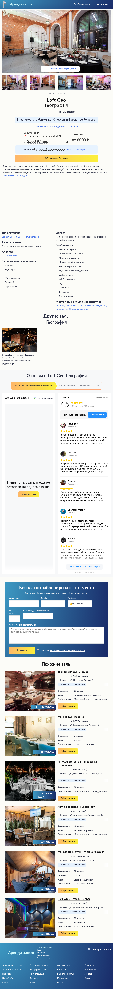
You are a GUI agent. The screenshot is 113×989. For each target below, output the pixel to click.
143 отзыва (68, 112)
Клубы (33, 983)
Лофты (88, 974)
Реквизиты (41, 952)
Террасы (34, 978)
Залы (87, 978)
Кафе (5, 983)
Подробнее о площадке (15, 175)
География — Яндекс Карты (84, 572)
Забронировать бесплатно (56, 158)
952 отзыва (80, 769)
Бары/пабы (8, 978)
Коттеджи (62, 978)
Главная (51, 93)
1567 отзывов (82, 856)
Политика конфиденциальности (49, 958)
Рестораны (61, 93)
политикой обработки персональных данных (67, 650)
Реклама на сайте (43, 955)
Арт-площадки (37, 974)
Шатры (61, 983)
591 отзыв (80, 811)
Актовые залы (64, 965)
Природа (6, 974)
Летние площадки (11, 969)
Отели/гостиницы (39, 965)
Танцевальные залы (12, 965)
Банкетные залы (65, 974)
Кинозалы (62, 969)
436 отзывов (81, 676)
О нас (39, 950)
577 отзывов (81, 721)
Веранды (89, 965)
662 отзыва (80, 903)
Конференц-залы (38, 969)
